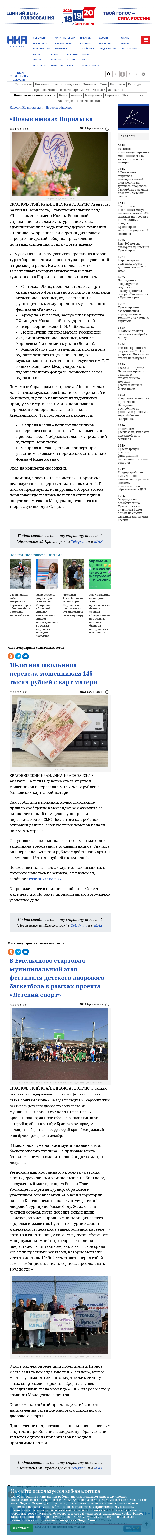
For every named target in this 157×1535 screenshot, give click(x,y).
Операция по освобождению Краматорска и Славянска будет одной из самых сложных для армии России (133, 510)
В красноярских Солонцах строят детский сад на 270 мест (132, 265)
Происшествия (45, 90)
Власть (57, 84)
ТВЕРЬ (36, 54)
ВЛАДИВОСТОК (107, 48)
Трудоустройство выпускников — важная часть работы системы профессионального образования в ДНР (133, 481)
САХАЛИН (104, 38)
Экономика (23, 84)
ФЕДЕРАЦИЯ (39, 38)
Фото (103, 84)
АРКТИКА (72, 54)
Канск (63, 95)
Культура (135, 84)
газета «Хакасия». (45, 878)
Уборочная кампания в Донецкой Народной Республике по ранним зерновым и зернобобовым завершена (133, 409)
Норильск (112, 95)
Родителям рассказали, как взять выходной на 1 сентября (133, 434)
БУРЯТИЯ (85, 43)
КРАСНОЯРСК (40, 43)
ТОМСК (55, 54)
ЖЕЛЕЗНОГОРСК (42, 48)
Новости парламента (74, 90)
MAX (98, 541)
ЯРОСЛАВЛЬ (39, 65)
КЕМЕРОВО (57, 65)
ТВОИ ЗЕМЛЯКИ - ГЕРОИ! (19, 76)
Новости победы (89, 101)
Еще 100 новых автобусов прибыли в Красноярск (133, 247)
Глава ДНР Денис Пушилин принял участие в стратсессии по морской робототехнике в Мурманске (131, 378)
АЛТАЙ (71, 59)
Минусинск (93, 95)
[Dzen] (122, 74)
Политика (42, 84)
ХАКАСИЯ (56, 59)
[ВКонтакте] (129, 74)
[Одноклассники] (136, 74)
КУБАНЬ (125, 38)
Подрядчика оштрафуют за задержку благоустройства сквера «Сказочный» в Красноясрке (133, 289)
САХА (70, 65)
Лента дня (115, 90)
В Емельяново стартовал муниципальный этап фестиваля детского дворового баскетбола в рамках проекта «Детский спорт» (133, 184)
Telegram (79, 541)
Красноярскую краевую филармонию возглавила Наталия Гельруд (133, 455)
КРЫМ (85, 59)
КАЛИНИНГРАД (63, 43)
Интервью (117, 84)
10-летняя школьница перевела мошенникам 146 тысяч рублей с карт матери (133, 155)
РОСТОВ (37, 59)
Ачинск (76, 95)
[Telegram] (143, 74)
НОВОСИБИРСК (129, 48)
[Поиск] (108, 74)
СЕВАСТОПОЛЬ (90, 65)
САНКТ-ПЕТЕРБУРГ (65, 38)
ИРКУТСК (85, 38)
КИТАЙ (86, 54)
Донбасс (99, 90)
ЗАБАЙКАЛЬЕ (87, 48)
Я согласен (22, 1528)
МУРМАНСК (61, 48)
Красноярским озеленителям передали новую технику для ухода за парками (133, 314)
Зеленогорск (65, 101)
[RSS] (115, 74)
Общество (72, 84)
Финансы (90, 84)
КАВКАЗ (125, 43)
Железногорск (132, 95)
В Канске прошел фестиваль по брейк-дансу (133, 334)
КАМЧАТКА (105, 43)
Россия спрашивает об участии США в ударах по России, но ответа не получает (133, 353)
